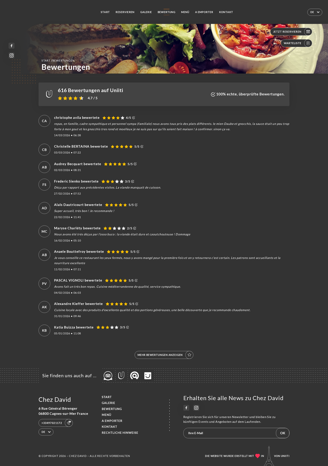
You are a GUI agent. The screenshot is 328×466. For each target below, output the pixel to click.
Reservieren (125, 12)
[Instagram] (12, 55)
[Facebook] (12, 46)
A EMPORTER (204, 12)
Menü (185, 12)
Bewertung (167, 12)
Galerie (146, 12)
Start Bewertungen (58, 60)
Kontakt (226, 12)
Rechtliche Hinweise (120, 432)
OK (282, 433)
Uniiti (285, 455)
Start (105, 12)
